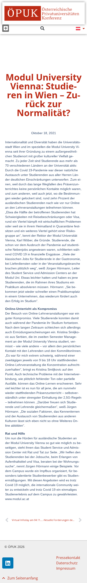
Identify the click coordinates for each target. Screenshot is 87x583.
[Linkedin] (7, 563)
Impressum (65, 568)
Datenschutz (67, 563)
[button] (5, 28)
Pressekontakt (68, 557)
